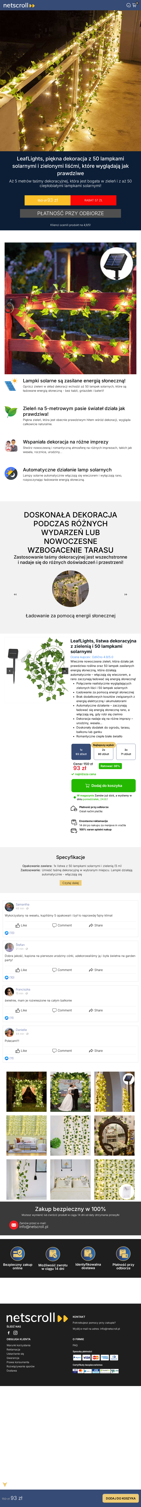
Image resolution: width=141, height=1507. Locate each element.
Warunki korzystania (18, 1345)
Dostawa (12, 1370)
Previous (10, 673)
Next (65, 673)
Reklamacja (13, 1349)
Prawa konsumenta (18, 1362)
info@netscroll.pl (33, 1225)
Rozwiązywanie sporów (21, 1366)
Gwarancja (13, 1357)
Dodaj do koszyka (106, 785)
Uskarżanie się (15, 1353)
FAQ (75, 1345)
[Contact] (128, 5)
